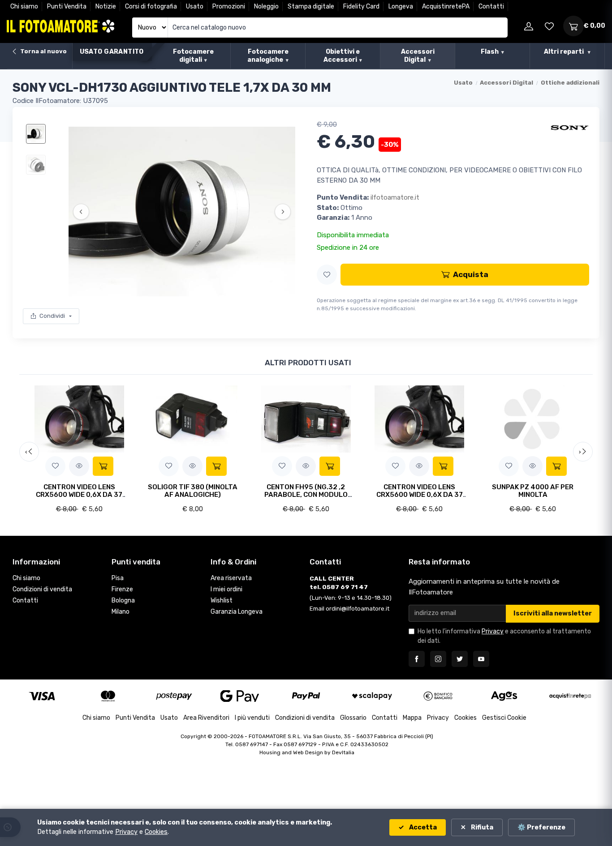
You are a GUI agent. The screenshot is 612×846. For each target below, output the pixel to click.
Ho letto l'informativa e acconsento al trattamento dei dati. (504, 636)
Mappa (412, 718)
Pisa (118, 578)
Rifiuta (481, 827)
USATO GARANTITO (112, 52)
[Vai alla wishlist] (549, 26)
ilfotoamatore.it (395, 197)
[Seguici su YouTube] (481, 659)
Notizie (105, 6)
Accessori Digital (418, 56)
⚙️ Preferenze (541, 827)
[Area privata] (528, 26)
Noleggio (266, 6)
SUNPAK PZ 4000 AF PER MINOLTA (532, 491)
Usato (194, 6)
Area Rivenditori (206, 718)
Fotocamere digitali (193, 56)
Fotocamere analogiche (267, 56)
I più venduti (252, 718)
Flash (490, 52)
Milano (120, 611)
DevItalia (343, 752)
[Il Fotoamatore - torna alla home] (60, 26)
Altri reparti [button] (564, 52)
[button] (327, 275)
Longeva (400, 6)
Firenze (122, 589)
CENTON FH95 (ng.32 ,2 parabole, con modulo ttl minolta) (306, 495)
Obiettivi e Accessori (341, 56)
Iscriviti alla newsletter (552, 613)
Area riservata (231, 578)
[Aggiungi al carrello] (103, 466)
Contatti (491, 6)
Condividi (52, 315)
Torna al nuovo (43, 51)
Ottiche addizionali (570, 82)
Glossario (353, 718)
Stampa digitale (311, 6)
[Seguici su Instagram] (438, 659)
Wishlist (222, 600)
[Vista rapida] (79, 466)
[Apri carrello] (573, 26)
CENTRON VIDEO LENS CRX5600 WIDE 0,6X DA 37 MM (79, 495)
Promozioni (228, 6)
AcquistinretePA (446, 6)
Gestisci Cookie (504, 718)
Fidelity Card (361, 6)
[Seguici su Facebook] (417, 659)
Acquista (470, 274)
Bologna (123, 600)
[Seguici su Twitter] (460, 659)
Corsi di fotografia (151, 6)
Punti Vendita (66, 6)
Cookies (465, 718)
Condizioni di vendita (42, 589)
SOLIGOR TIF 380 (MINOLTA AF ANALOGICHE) (192, 491)
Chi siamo (24, 6)
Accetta (422, 827)
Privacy (493, 631)
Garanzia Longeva (237, 611)
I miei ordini (226, 589)
